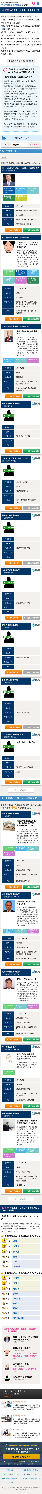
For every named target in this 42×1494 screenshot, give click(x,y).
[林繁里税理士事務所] (9, 692)
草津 (15, 1241)
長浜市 (16, 1303)
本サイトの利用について (10, 1474)
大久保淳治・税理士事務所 (12, 735)
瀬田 (15, 1257)
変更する (33, 144)
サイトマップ (10, 1482)
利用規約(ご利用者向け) (10, 1478)
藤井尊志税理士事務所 (11, 515)
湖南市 (16, 1313)
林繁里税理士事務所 (10, 680)
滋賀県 (4, 157)
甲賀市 (16, 1308)
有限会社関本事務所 (10, 625)
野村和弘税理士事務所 (11, 1113)
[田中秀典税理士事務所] (9, 825)
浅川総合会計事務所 (10, 238)
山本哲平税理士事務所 (11, 570)
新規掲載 (21, 1461)
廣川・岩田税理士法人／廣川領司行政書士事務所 (25, 1339)
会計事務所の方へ (21, 1456)
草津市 (16, 1283)
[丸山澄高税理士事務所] (9, 906)
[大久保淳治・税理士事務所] (9, 746)
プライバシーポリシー (31, 1474)
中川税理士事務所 (9, 1047)
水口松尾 (16, 1266)
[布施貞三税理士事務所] (9, 415)
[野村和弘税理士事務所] (9, 1125)
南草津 (16, 1251)
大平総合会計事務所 (10, 326)
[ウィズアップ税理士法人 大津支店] (9, 470)
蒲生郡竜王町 (18, 1318)
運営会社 (10, 1470)
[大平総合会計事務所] (9, 336)
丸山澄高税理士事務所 (11, 894)
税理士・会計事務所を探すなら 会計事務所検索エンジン (14, 4)
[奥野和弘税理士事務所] (9, 983)
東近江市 (16, 1299)
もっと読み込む (21, 790)
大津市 (16, 1278)
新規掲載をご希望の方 (31, 1470)
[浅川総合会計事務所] (9, 247)
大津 (15, 1261)
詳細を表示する (15, 230)
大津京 (16, 1246)
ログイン (9, 1461)
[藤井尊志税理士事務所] (9, 527)
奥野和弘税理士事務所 (11, 972)
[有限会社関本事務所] (9, 637)
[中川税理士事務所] (9, 1059)
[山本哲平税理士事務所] (9, 582)
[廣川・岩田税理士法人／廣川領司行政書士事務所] (9, 180)
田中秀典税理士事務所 (11, 814)
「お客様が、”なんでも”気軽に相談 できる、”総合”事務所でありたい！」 (25, 1355)
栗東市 (16, 1294)
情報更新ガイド (33, 1461)
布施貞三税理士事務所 (11, 404)
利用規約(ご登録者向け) (31, 1478)
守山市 (16, 1288)
